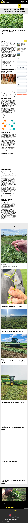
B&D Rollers (4, 209)
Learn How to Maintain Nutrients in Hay (8, 67)
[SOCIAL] (10, 517)
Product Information (8, 521)
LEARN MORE (17, 35)
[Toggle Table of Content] (14, 59)
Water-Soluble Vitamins (7, 63)
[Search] (25, 41)
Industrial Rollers (15, 521)
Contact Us (23, 521)
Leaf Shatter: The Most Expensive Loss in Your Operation (23, 49)
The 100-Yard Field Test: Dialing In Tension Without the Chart (23, 54)
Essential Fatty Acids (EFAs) (7, 65)
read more (3, 267)
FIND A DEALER (9, 507)
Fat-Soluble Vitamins (7, 64)
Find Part (19, 5)
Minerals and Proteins (7, 66)
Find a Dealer (3, 521)
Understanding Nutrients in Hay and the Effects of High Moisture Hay (8, 62)
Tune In (22, 9)
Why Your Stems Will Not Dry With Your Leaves (23, 44)
